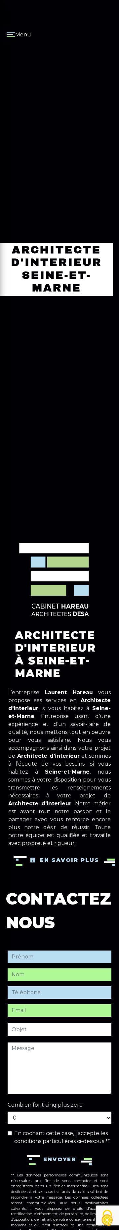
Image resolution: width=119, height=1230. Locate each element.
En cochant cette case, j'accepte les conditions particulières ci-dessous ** (62, 1137)
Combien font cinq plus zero (45, 1105)
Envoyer (59, 1159)
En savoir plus (68, 860)
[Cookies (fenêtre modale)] (107, 1218)
